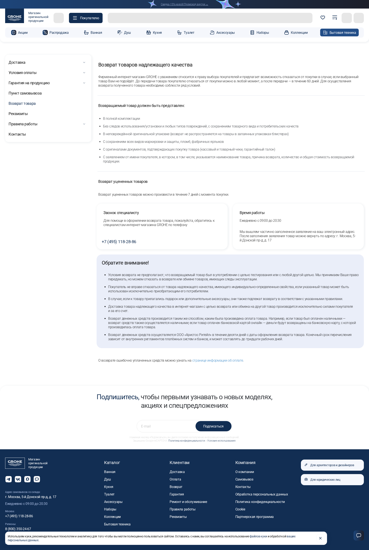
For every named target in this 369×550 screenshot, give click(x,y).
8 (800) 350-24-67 (18, 529)
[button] (86, 18)
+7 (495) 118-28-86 (119, 241)
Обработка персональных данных (261, 494)
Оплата (175, 479)
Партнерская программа (254, 517)
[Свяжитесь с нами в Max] (27, 479)
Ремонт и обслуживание (188, 502)
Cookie (240, 509)
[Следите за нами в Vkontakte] (18, 479)
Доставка (17, 62)
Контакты (17, 134)
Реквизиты (18, 113)
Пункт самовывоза (25, 93)
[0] (322, 18)
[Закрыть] (320, 538)
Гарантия (177, 494)
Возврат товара (22, 103)
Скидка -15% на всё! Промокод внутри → (184, 4)
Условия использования (221, 440)
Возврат (176, 487)
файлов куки (258, 536)
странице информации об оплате (217, 360)
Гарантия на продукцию (29, 83)
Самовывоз (244, 479)
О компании (244, 472)
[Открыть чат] (36, 479)
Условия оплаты (23, 72)
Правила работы (23, 124)
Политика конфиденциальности (186, 440)
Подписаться (213, 426)
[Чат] (359, 535)
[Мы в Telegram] (8, 479)
